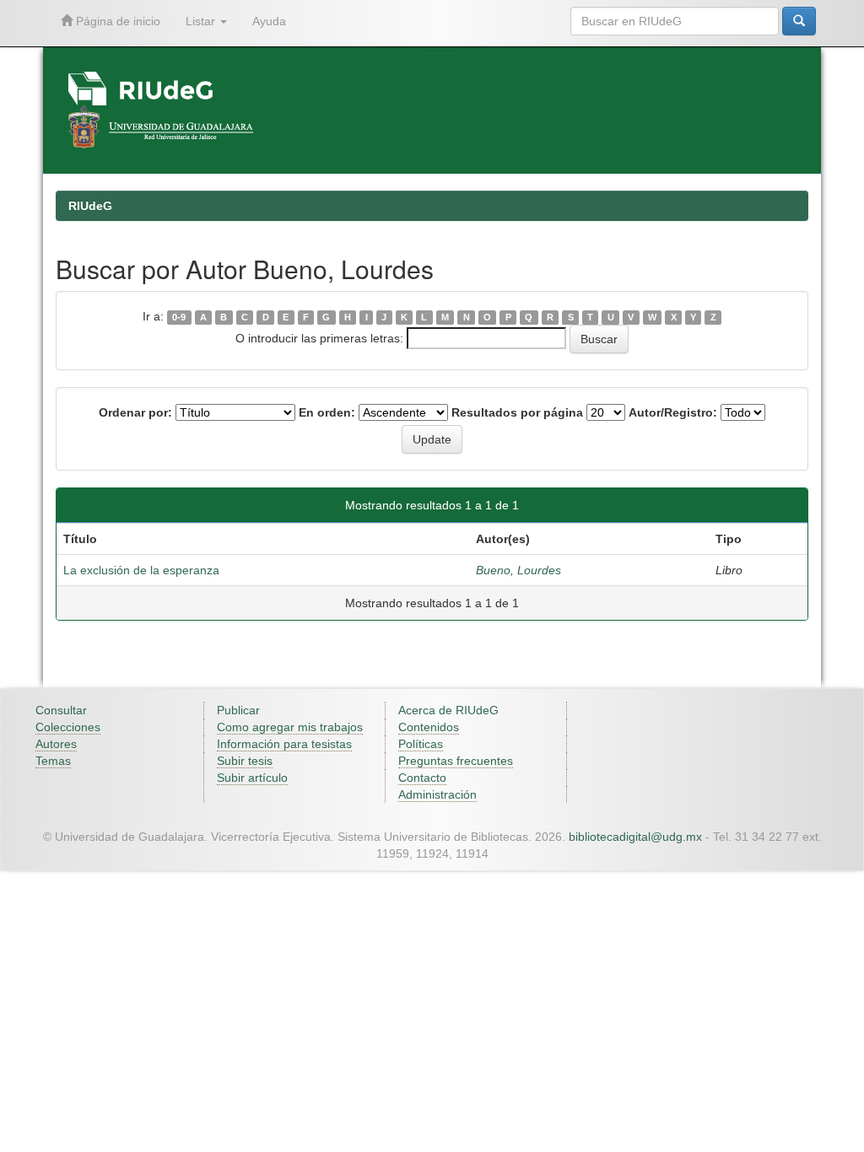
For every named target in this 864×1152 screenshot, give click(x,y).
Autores (56, 744)
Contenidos (428, 727)
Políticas (420, 744)
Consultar (61, 710)
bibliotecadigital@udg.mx (635, 836)
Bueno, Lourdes (518, 570)
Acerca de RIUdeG (448, 710)
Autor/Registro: (673, 412)
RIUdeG (90, 206)
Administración (437, 794)
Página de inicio (116, 21)
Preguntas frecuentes (455, 760)
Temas (53, 760)
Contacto (422, 777)
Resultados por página (517, 412)
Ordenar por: (135, 412)
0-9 (179, 317)
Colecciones (67, 727)
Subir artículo (252, 777)
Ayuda (269, 21)
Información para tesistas (284, 744)
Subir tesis (245, 760)
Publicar (238, 710)
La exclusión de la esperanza (141, 570)
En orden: (327, 412)
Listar (202, 21)
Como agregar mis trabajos (290, 727)
